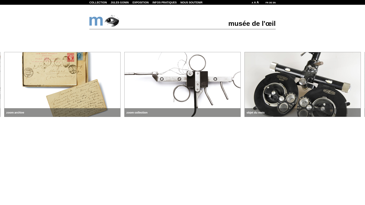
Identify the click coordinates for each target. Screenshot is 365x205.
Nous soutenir (191, 2)
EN (274, 3)
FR (267, 3)
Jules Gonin (120, 2)
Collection (98, 2)
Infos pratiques (164, 2)
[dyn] (104, 26)
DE (270, 3)
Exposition (141, 2)
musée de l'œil (252, 23)
